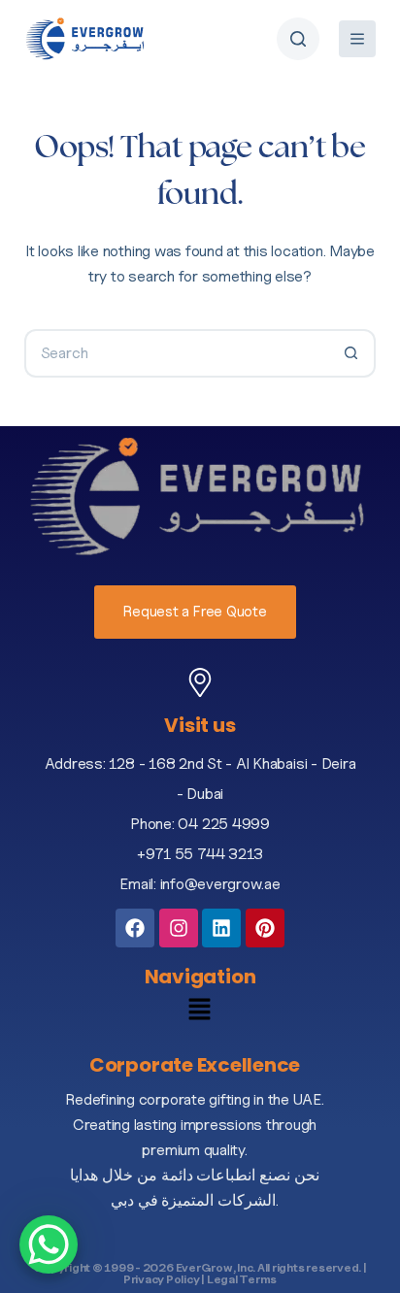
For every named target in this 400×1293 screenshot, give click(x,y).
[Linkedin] (221, 928)
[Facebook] (135, 928)
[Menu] (357, 38)
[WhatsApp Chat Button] (48, 1244)
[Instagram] (178, 928)
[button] (200, 1013)
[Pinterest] (265, 928)
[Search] (298, 38)
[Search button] (351, 353)
